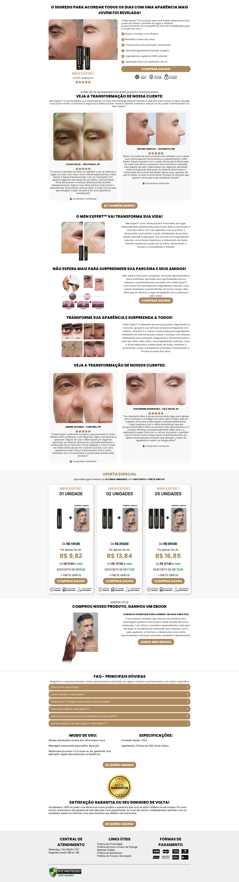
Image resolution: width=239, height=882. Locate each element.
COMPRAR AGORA (71, 581)
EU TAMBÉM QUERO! (119, 205)
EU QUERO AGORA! (119, 765)
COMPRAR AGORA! (156, 69)
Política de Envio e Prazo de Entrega (117, 846)
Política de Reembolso (109, 852)
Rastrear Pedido (106, 849)
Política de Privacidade (109, 844)
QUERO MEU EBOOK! (156, 642)
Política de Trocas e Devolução (114, 855)
